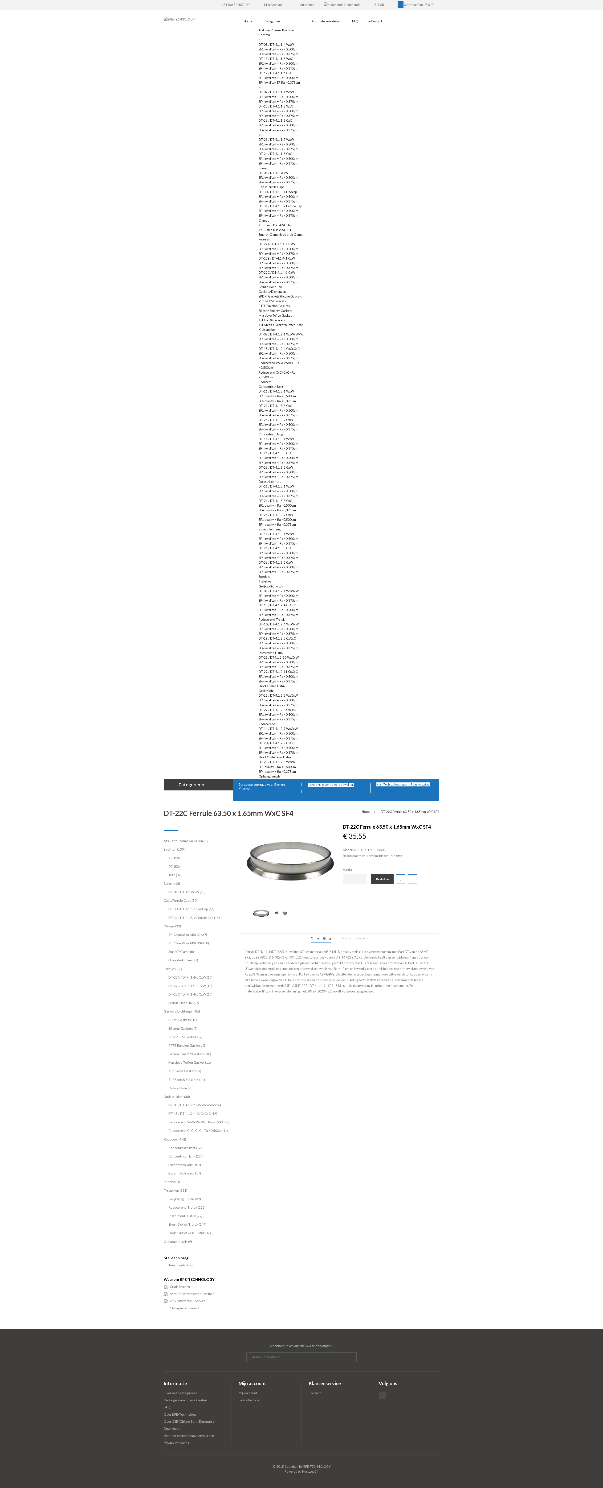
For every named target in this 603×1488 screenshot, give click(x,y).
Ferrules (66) (173, 969)
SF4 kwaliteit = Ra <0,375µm (278, 54)
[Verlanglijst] (400, 879)
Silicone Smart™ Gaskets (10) (189, 1054)
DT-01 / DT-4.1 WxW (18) (186, 892)
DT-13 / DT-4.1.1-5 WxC (276, 59)
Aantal (348, 869)
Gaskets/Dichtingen (272, 291)
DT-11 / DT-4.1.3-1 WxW (276, 391)
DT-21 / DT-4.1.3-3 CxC (275, 406)
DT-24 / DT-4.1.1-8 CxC (275, 154)
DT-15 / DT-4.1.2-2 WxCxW (278, 695)
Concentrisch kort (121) (186, 1148)
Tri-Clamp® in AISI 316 (275, 225)
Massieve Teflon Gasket (275, 315)
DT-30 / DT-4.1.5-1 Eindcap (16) (191, 909)
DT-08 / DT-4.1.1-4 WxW (276, 44)
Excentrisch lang (270, 529)
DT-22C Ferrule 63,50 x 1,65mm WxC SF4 (410, 812)
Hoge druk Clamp (291, 234)
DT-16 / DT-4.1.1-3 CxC (275, 120)
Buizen (263, 168)
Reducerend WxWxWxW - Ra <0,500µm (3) (200, 1122)
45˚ (261, 40)
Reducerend (267, 724)
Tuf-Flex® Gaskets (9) (184, 1071)
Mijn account (248, 1393)
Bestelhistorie (249, 1400)
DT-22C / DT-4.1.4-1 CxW (277, 272)
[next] (334, 908)
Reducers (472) (175, 1139)
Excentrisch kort (270, 482)
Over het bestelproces (180, 1393)
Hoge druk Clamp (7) (183, 960)
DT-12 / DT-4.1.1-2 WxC (276, 106)
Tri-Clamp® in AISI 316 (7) (187, 935)
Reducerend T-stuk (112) (186, 1207)
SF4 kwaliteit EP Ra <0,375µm (279, 82)
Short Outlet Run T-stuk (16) (189, 1233)
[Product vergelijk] (412, 879)
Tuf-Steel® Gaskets (272, 325)
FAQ (167, 1407)
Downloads (172, 1428)
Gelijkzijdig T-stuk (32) (184, 1199)
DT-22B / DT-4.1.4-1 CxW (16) (190, 986)
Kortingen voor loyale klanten (185, 1400)
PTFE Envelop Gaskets (274, 306)
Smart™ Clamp (269, 234)
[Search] (438, 24)
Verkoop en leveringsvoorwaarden (189, 1436)
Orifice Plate (294, 325)
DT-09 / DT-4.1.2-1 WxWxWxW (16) (194, 1105)
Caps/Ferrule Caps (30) (180, 900)
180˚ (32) (175, 875)
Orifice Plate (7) (179, 1088)
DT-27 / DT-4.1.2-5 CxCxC (277, 710)
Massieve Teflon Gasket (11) (189, 1062)
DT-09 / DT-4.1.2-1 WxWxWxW (281, 334)
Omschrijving (321, 938)
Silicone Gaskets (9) (182, 1028)
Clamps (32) (172, 926)
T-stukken (266, 581)
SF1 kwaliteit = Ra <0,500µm (278, 49)
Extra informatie (355, 938)
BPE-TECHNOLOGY (316, 1466)
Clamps (264, 220)
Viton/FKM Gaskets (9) (185, 1037)
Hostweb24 (310, 1471)
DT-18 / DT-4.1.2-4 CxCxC (277, 605)
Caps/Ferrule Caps (272, 187)
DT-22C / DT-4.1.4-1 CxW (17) (190, 994)
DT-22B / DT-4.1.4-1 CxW (277, 258)
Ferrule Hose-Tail (270, 287)
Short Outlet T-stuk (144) (187, 1224)
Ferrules (264, 239)
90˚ (261, 87)
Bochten (265, 35)
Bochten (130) (174, 849)
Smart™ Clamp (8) (181, 952)
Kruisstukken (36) (177, 1097)
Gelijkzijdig (266, 691)
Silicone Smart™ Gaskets (275, 311)
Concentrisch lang (271, 434)
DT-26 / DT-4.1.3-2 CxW (276, 420)
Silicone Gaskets (290, 296)
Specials (264, 577)
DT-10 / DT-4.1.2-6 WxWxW (279, 624)
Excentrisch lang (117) (184, 1173)
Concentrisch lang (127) (186, 1156)
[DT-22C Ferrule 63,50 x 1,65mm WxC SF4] (290, 861)
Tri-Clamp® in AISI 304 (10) (188, 943)
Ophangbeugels (270, 776)
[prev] (246, 908)
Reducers (265, 382)
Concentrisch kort (271, 387)
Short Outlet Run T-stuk (275, 757)
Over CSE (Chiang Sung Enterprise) (190, 1421)
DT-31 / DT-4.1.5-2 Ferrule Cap (280, 206)
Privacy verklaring (176, 1443)
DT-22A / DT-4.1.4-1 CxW (277, 244)
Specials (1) (172, 1182)
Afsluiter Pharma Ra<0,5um (278, 30)
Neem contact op (180, 1265)
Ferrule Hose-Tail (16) (184, 1003)
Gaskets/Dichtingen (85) (182, 1011)
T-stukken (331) (175, 1190)
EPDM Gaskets (269, 296)
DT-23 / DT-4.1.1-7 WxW (276, 139)
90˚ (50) (174, 866)
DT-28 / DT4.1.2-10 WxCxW (279, 657)
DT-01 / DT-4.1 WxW (273, 173)
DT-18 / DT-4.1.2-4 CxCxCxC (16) (192, 1114)
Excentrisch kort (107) (184, 1165)
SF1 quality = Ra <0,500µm (277, 396)
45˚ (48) (174, 858)
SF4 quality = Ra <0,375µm (277, 401)
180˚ (262, 135)
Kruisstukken (268, 329)
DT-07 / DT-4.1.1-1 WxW (276, 92)
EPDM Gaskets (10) (182, 1020)
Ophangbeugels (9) (178, 1242)
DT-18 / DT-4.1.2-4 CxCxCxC (279, 349)
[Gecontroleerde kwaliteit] (354, 784)
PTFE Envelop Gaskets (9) (187, 1045)
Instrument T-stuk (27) (185, 1216)
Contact (315, 1393)
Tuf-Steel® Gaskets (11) (186, 1080)
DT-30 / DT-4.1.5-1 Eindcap (278, 192)
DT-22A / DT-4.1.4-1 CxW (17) (190, 977)
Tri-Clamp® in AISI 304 (275, 230)
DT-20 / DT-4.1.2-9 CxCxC (277, 743)
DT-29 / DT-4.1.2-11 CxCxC (278, 672)
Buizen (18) (172, 883)
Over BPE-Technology (180, 1414)
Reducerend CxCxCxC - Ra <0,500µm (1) (198, 1130)
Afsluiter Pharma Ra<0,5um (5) (186, 841)
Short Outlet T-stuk (272, 686)
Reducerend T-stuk (272, 619)
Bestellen (382, 879)
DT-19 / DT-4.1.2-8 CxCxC (277, 638)
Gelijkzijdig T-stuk (271, 586)
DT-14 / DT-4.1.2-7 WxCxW (278, 729)
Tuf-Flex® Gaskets (272, 320)
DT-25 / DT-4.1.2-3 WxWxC (278, 762)
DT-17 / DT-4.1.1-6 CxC (275, 73)
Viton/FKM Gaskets (272, 301)
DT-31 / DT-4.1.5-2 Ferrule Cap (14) (194, 918)
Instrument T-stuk (271, 653)
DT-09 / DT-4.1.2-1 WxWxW (279, 591)
